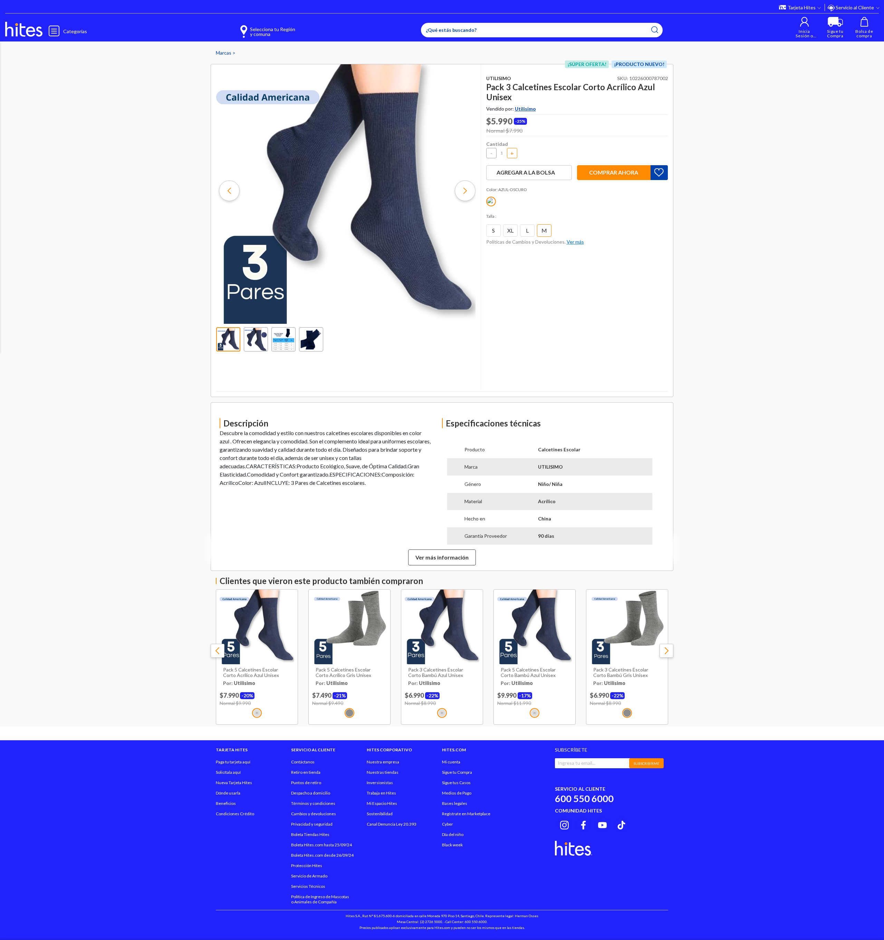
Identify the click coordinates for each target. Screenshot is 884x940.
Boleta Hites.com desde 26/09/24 (322, 855)
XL (510, 230)
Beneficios (226, 803)
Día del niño (452, 834)
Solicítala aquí (228, 772)
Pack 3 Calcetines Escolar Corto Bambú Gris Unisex (620, 672)
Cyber (447, 824)
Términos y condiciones (313, 803)
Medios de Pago (456, 793)
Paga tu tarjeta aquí (233, 761)
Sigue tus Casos (456, 782)
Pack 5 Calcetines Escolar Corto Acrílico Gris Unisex (343, 672)
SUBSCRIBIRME (646, 763)
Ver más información (442, 557)
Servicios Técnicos (308, 886)
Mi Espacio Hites (382, 803)
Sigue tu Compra (457, 772)
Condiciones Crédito (235, 813)
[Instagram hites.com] (564, 824)
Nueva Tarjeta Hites (234, 782)
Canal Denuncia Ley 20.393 (391, 824)
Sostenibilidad (380, 813)
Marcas (224, 53)
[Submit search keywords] (654, 29)
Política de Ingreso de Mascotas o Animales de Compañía (320, 899)
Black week (452, 844)
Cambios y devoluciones (313, 813)
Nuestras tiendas (382, 772)
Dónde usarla (228, 793)
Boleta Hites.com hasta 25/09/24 (321, 844)
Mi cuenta (451, 761)
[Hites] (23, 29)
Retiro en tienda (305, 772)
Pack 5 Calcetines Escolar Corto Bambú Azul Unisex (528, 672)
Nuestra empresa (383, 761)
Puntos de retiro (306, 782)
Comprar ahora (613, 172)
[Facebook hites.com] (583, 824)
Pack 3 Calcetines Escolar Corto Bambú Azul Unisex (435, 672)
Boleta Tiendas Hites (310, 834)
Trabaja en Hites (381, 793)
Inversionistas (380, 782)
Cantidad (497, 144)
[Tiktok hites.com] (621, 824)
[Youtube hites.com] (602, 824)
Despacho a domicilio (310, 793)
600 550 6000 (584, 798)
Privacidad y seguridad (312, 824)
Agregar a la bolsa (526, 172)
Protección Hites (306, 865)
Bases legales (454, 803)
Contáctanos (303, 761)
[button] (804, 27)
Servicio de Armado (309, 875)
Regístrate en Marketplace (466, 813)
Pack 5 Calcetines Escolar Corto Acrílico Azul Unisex (251, 672)
